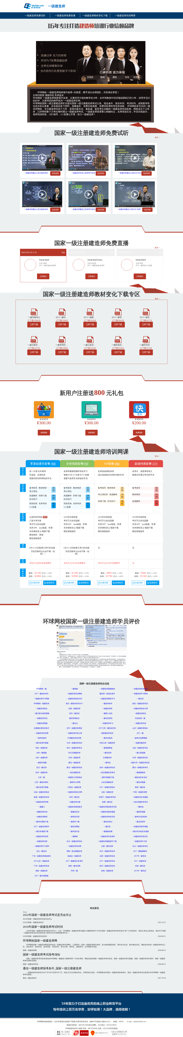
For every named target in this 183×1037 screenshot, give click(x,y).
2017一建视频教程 (140, 851)
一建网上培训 (107, 713)
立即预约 (43, 276)
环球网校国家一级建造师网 (40, 940)
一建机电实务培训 (140, 777)
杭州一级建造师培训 (107, 866)
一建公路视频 (140, 753)
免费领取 (43, 433)
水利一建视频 (41, 753)
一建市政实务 (74, 831)
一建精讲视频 (140, 812)
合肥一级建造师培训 (107, 856)
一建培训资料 (107, 718)
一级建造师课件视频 (140, 827)
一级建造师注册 (74, 802)
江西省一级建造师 (74, 787)
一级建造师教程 (41, 817)
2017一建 (140, 733)
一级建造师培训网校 (74, 694)
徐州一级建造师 (41, 772)
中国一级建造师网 (140, 792)
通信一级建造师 (74, 763)
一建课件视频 (41, 763)
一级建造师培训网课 (125, 15)
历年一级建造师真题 (74, 728)
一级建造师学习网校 (41, 699)
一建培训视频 (140, 782)
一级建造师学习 (107, 723)
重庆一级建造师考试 (140, 767)
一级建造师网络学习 (107, 699)
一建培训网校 (74, 827)
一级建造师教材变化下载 (95, 15)
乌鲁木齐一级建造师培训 (140, 763)
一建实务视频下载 (41, 831)
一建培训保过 (107, 822)
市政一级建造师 (41, 748)
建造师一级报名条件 (107, 694)
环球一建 (74, 871)
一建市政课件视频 (41, 743)
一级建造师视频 (41, 723)
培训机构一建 (140, 718)
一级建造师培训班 (41, 836)
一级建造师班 (107, 709)
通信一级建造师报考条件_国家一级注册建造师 (52, 968)
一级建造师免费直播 (65, 15)
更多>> (157, 137)
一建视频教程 (140, 772)
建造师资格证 (74, 718)
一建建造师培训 (41, 812)
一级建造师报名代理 (140, 709)
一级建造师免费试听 (35, 15)
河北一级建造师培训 (107, 851)
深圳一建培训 (74, 797)
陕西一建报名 (140, 787)
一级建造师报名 (41, 709)
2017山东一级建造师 (41, 861)
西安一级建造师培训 (74, 767)
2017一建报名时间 (41, 694)
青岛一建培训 (74, 713)
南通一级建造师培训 (41, 797)
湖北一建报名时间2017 (74, 704)
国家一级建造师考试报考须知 (41, 954)
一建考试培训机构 (140, 817)
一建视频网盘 (107, 748)
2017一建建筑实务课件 (74, 861)
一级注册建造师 (74, 772)
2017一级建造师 (140, 861)
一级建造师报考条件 (140, 689)
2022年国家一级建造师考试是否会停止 (47, 914)
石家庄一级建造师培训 (107, 797)
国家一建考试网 (74, 866)
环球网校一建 (41, 689)
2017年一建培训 (140, 871)
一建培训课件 (140, 822)
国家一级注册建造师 (74, 851)
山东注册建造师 (107, 782)
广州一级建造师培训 (41, 866)
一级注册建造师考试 (107, 772)
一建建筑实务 (74, 812)
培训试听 (55, 173)
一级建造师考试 (41, 718)
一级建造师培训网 (41, 733)
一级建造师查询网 (41, 802)
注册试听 (36, 583)
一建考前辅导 (41, 738)
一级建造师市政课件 (107, 836)
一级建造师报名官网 (74, 792)
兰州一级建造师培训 (74, 743)
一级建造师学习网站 (140, 694)
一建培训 (140, 699)
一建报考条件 (107, 704)
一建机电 (140, 807)
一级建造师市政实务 (140, 836)
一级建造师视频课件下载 (107, 841)
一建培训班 (107, 753)
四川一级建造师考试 (74, 748)
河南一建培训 (140, 866)
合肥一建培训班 (107, 846)
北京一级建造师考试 (140, 846)
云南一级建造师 (107, 792)
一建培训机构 (107, 738)
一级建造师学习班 (140, 841)
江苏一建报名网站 (41, 782)
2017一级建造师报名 (107, 787)
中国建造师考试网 (74, 738)
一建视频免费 (107, 831)
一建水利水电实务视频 (140, 831)
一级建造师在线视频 (140, 797)
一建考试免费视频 (140, 738)
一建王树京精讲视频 (41, 713)
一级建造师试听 (41, 841)
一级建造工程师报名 (74, 777)
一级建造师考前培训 (107, 817)
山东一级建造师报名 (140, 728)
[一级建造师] (32, 6)
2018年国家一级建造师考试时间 (43, 926)
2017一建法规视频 (41, 876)
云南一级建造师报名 (41, 792)
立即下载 (34, 324)
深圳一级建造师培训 (107, 767)
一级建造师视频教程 (107, 689)
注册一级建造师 (74, 709)
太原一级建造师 (41, 758)
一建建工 (41, 807)
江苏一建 (41, 777)
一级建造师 (56, 6)
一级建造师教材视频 (107, 812)
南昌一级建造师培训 (140, 704)
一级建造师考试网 (74, 846)
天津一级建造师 (74, 758)
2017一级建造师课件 (41, 827)
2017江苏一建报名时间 (107, 728)
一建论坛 (74, 723)
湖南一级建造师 (41, 871)
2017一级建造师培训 (107, 861)
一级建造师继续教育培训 (107, 807)
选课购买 (50, 583)
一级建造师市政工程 (74, 733)
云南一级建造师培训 (140, 748)
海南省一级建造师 (74, 856)
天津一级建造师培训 (140, 758)
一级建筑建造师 (140, 743)
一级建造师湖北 (140, 713)
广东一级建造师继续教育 (41, 856)
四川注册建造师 (74, 753)
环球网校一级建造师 (41, 704)
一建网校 (74, 836)
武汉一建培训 (41, 767)
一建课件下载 (74, 822)
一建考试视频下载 (41, 822)
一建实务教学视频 (41, 787)
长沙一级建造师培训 (74, 841)
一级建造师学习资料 (41, 846)
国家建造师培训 (107, 733)
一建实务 (107, 827)
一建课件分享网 (74, 782)
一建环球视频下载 (107, 777)
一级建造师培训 (140, 723)
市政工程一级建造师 (107, 743)
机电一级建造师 (107, 871)
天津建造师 (107, 758)
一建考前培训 (74, 817)
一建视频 (74, 689)
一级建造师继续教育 (74, 807)
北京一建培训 (41, 851)
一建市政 (107, 763)
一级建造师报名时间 (74, 699)
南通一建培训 (107, 802)
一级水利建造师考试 (140, 802)
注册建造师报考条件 (41, 728)
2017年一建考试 (140, 856)
